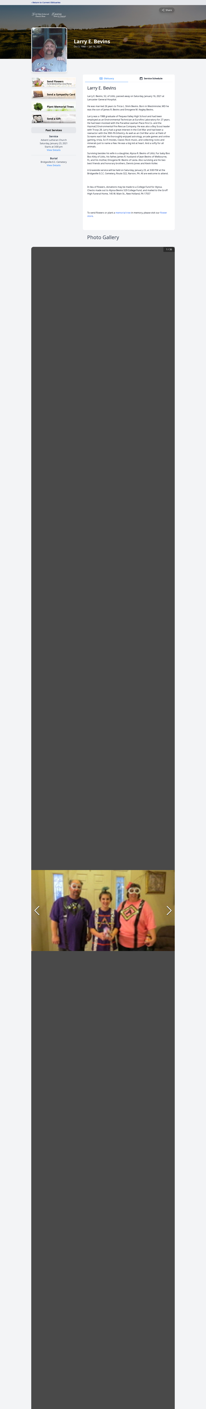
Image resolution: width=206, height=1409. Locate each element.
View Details (54, 150)
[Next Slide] (169, 910)
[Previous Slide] (36, 910)
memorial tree (123, 212)
